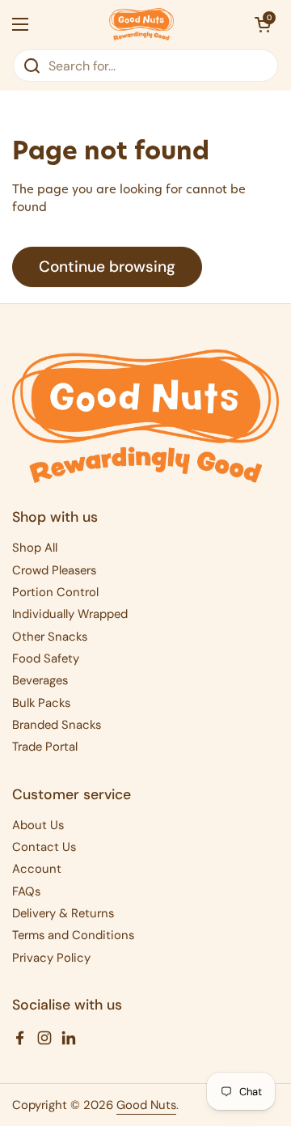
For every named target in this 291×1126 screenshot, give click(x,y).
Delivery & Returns (63, 913)
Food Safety (45, 658)
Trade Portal (45, 747)
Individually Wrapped (70, 614)
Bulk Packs (41, 703)
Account (36, 869)
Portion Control (55, 592)
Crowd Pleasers (54, 570)
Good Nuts (146, 1105)
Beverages (40, 680)
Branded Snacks (56, 725)
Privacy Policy (51, 958)
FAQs (26, 891)
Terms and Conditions (73, 935)
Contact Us (44, 847)
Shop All (34, 548)
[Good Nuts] (142, 24)
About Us (38, 825)
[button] (263, 24)
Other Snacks (49, 637)
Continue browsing (107, 266)
